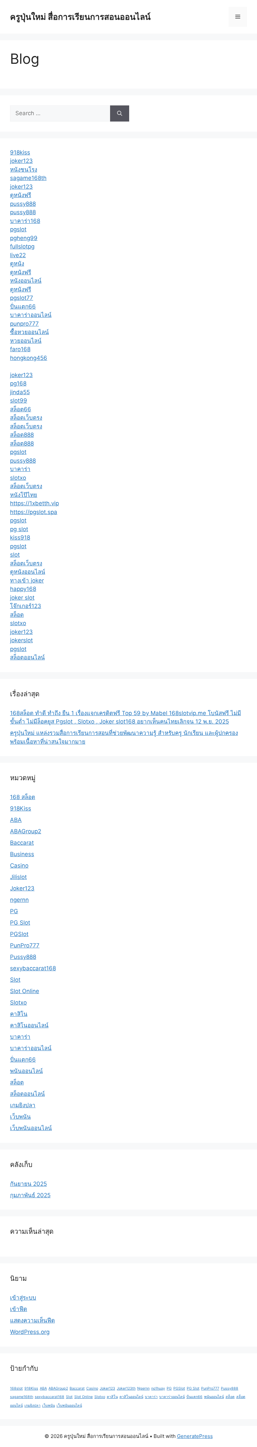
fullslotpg (22, 246)
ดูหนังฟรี (20, 195)
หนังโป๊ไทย (23, 495)
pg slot (19, 529)
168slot (16, 1388)
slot (15, 554)
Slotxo (18, 1002)
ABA (16, 819)
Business (22, 854)
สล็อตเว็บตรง (26, 417)
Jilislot (18, 877)
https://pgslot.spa (33, 512)
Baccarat (22, 842)
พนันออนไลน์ (26, 1071)
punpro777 (24, 323)
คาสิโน (18, 1014)
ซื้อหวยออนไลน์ (29, 332)
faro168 (20, 349)
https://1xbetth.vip (34, 503)
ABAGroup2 (25, 831)
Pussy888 (23, 956)
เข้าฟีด (18, 1309)
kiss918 (20, 537)
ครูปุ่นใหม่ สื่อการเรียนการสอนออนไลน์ (80, 17)
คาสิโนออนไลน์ (29, 1025)
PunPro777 (24, 945)
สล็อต (17, 614)
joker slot (22, 597)
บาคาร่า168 (25, 221)
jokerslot (21, 640)
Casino (19, 865)
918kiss (20, 152)
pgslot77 (21, 297)
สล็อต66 (20, 409)
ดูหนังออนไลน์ (27, 571)
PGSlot (19, 934)
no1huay (158, 1388)
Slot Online (24, 991)
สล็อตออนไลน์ (27, 657)
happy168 (23, 589)
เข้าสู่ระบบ (23, 1297)
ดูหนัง (17, 263)
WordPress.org (30, 1331)
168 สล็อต (22, 797)
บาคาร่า (20, 469)
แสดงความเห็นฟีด (32, 1320)
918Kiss (20, 808)
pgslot (18, 229)
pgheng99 (23, 238)
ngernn (19, 899)
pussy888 (23, 203)
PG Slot (20, 922)
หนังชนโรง (23, 169)
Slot (15, 979)
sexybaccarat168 (33, 968)
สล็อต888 (22, 434)
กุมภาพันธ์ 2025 (30, 1195)
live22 (18, 255)
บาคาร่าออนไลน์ (31, 315)
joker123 (21, 160)
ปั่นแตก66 (23, 306)
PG (14, 911)
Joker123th (126, 1388)
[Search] (119, 113)
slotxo (18, 477)
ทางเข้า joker (27, 580)
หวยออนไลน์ (25, 340)
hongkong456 (28, 358)
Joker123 (22, 888)
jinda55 (20, 392)
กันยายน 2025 (28, 1183)
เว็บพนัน (20, 1116)
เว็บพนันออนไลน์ (31, 1128)
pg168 (18, 383)
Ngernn (143, 1388)
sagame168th (28, 178)
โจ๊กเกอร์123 (25, 606)
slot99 (18, 400)
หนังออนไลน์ (25, 280)
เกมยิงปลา (22, 1105)
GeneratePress (195, 1436)
